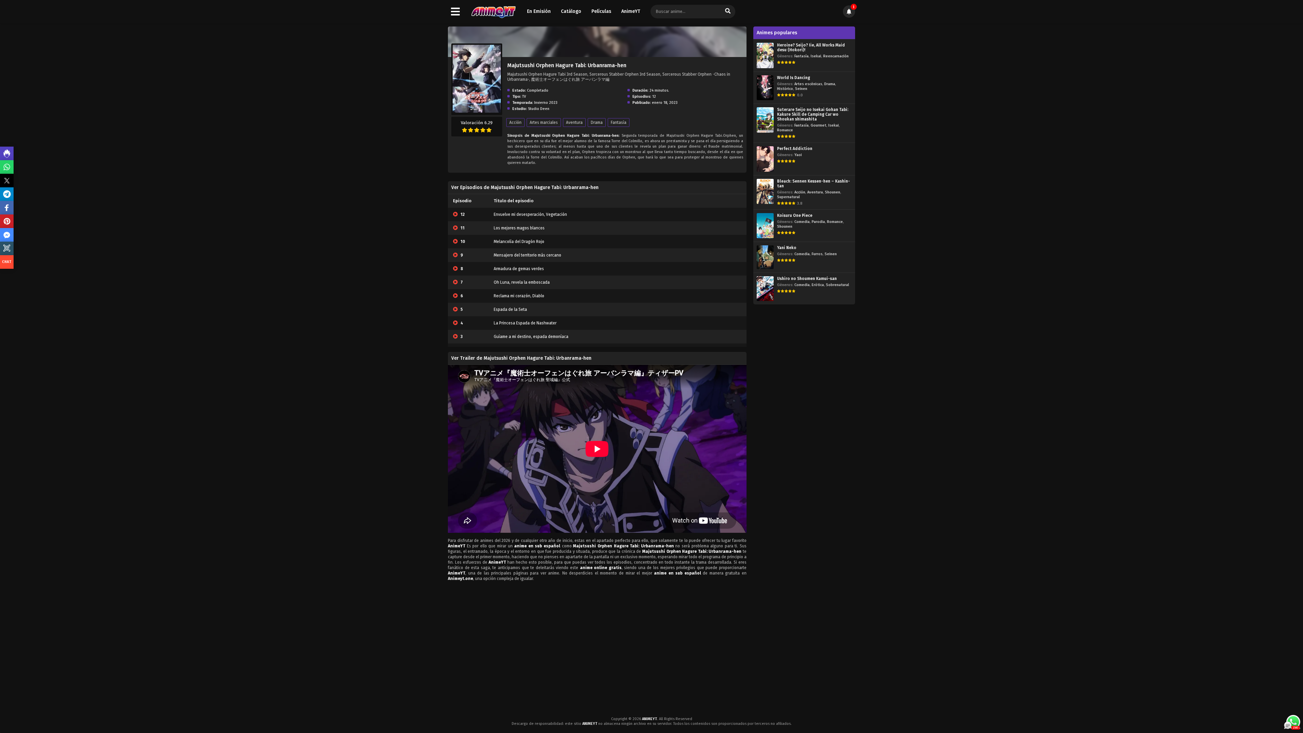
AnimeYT (630, 11)
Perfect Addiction (794, 148)
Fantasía (618, 122)
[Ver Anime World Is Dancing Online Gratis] (765, 87)
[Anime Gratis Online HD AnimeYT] (493, 12)
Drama (597, 122)
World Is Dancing (793, 77)
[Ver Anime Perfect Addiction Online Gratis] (765, 159)
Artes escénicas (808, 84)
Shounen (832, 192)
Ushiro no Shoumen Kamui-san (807, 278)
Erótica (818, 285)
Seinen (801, 89)
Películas (601, 11)
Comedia (802, 222)
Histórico (785, 89)
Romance (785, 130)
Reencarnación (836, 56)
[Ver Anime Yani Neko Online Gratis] (765, 257)
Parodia (818, 222)
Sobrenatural (837, 285)
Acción (515, 122)
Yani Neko (786, 247)
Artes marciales (544, 122)
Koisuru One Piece (794, 215)
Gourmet (818, 125)
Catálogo (571, 11)
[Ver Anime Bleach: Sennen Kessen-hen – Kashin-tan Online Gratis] (765, 191)
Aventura (574, 122)
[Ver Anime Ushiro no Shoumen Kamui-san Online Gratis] (765, 288)
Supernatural (788, 197)
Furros (817, 254)
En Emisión (539, 11)
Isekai (816, 56)
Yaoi (798, 155)
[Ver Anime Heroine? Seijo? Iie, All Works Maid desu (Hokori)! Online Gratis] (765, 55)
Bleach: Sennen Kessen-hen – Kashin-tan (813, 183)
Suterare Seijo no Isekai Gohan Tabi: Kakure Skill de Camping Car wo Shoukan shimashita (812, 114)
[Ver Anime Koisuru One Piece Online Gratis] (765, 225)
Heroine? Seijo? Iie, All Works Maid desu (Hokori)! (811, 47)
